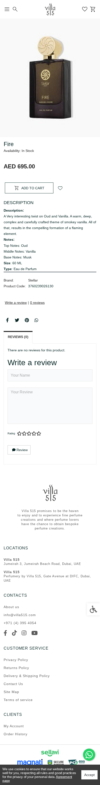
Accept (89, 775)
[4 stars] (34, 433)
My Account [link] (14, 726)
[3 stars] (29, 433)
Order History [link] (15, 734)
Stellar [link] (33, 280)
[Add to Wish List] (60, 187)
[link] (89, 755)
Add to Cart (32, 188)
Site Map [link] (11, 692)
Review (22, 450)
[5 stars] (38, 433)
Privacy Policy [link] (16, 660)
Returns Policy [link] (16, 668)
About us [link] (11, 607)
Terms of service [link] (18, 700)
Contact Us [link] (13, 684)
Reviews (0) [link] (18, 337)
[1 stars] (19, 433)
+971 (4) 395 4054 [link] (20, 623)
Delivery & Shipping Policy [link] (27, 676)
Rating (11, 433)
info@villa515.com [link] (20, 615)
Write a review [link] (16, 303)
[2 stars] (24, 433)
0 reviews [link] (37, 303)
